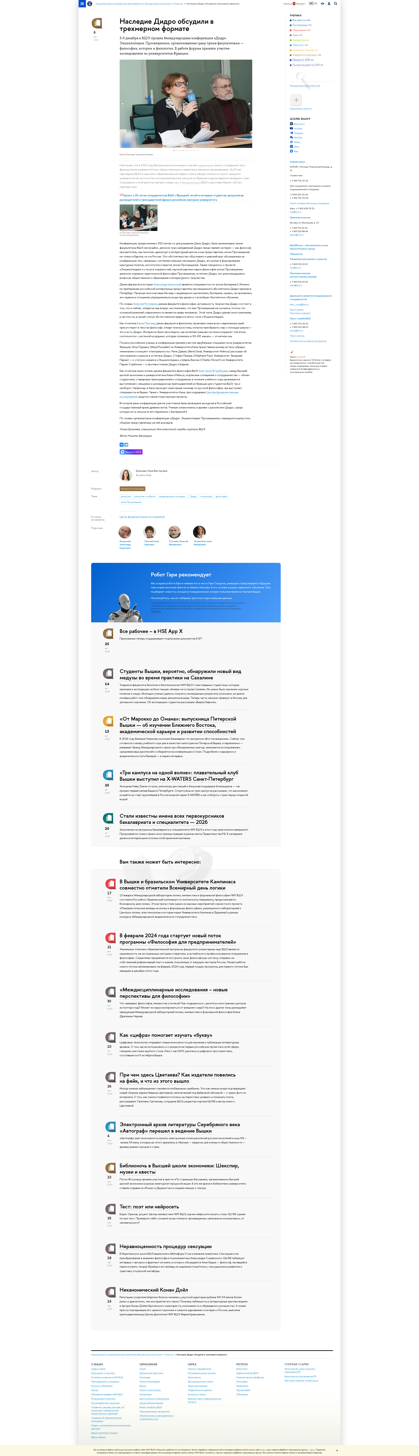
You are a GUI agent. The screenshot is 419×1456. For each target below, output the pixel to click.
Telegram (298, 133)
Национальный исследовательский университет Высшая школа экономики (126, 1354)
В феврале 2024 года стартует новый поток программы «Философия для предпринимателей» (178, 938)
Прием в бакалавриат (149, 1381)
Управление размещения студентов (308, 258)
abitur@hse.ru (296, 234)
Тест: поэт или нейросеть (149, 1206)
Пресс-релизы (297, 335)
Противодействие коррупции (105, 1403)
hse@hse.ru (295, 211)
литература (206, 496)
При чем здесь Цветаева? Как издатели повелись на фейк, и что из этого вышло (178, 1078)
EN (316, 3)
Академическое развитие (200, 1390)
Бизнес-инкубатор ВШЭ (150, 1407)
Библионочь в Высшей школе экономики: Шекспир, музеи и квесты (179, 1168)
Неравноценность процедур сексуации (166, 1246)
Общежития (296, 253)
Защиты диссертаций (197, 1385)
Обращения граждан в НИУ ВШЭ (107, 1394)
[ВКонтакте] (122, 445)
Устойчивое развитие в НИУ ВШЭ (107, 1377)
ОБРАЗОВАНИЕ (148, 1364)
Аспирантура (145, 1394)
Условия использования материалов (308, 340)
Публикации (242, 1394)
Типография (242, 1381)
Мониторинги (194, 1377)
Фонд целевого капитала (103, 1398)
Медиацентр (242, 1385)
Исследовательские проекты (202, 1373)
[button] (122, 103)
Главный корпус (297, 161)
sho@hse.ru (295, 267)
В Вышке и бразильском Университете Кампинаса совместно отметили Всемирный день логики (178, 884)
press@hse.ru (296, 330)
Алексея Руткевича (145, 304)
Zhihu (296, 146)
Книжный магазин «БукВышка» (250, 1377)
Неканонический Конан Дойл (154, 1289)
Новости (169, 1354)
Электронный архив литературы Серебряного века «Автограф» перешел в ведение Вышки (180, 1127)
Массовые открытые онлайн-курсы (301, 1380)
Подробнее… (156, 611)
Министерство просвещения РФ (300, 1376)
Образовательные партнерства (154, 1411)
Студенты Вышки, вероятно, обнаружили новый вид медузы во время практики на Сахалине (180, 674)
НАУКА (192, 1364)
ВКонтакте (299, 123)
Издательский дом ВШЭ (247, 1373)
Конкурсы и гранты (197, 1394)
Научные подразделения (199, 1368)
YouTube (298, 128)
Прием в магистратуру (150, 1390)
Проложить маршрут (300, 312)
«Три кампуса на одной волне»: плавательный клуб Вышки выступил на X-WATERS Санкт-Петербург (179, 775)
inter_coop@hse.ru (299, 304)
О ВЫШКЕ (97, 1364)
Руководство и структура (103, 1373)
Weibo (297, 142)
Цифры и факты (98, 1368)
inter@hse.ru (296, 285)
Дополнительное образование (154, 1398)
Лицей (142, 1368)
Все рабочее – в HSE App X (151, 631)
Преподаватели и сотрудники (105, 1381)
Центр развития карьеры (151, 1403)
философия (221, 496)
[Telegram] (126, 445)
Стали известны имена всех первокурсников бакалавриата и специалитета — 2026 (172, 819)
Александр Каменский (167, 284)
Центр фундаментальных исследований (142, 516)
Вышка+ (143, 1385)
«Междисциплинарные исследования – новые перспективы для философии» (174, 992)
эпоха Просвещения (131, 502)
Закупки (94, 1390)
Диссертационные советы (200, 1381)
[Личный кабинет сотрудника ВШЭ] (329, 3)
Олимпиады (144, 1377)
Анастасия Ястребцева (213, 371)
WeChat (298, 137)
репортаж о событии (144, 496)
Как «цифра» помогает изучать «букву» (166, 1034)
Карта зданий (296, 309)
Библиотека (241, 1368)
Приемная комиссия (300, 217)
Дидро (193, 496)
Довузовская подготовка (151, 1373)
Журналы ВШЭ (243, 1390)
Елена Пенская (146, 323)
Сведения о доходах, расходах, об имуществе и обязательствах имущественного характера (107, 1410)
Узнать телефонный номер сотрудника (309, 203)
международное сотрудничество (173, 496)
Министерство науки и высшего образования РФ (300, 1370)
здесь (263, 1449)
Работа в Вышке (98, 1437)
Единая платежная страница (104, 1432)
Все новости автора (143, 475)
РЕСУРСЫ (242, 1364)
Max (296, 151)
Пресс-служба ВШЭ (300, 318)
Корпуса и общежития (101, 1385)
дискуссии (126, 496)
